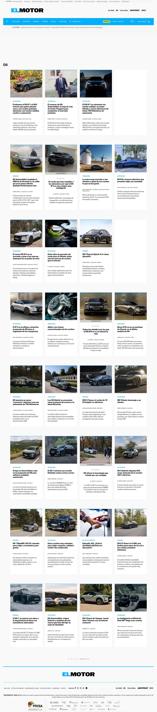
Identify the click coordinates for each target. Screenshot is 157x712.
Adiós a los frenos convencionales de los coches (61, 328)
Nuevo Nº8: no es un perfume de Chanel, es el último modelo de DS (130, 329)
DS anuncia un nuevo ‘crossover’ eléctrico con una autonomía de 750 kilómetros (26, 402)
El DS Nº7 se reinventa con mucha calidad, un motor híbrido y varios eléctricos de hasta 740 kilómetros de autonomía (95, 108)
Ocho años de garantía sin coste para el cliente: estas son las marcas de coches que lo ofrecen (60, 257)
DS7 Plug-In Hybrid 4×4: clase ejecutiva (95, 255)
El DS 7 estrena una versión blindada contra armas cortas (61, 472)
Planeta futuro (107, 706)
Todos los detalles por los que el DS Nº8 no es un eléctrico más (96, 331)
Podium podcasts (74, 709)
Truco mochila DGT (67, 1)
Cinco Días (83, 706)
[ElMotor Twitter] (78, 688)
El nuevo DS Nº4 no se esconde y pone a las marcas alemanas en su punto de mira (26, 256)
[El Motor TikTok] (83, 688)
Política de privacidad (17, 688)
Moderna (63, 709)
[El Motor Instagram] (80, 688)
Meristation (111, 709)
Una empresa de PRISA (35, 704)
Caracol (116, 702)
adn (108, 702)
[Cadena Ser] (144, 10)
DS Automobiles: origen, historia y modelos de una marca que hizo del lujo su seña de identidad (59, 621)
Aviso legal (7, 688)
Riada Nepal (125, 1)
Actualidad (16, 21)
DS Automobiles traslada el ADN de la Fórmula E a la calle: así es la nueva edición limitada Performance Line (26, 182)
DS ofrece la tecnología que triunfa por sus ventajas (96, 474)
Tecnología (63, 21)
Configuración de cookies (32, 688)
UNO (69, 706)
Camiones (27, 1)
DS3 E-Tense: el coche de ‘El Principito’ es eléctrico (94, 401)
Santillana (74, 702)
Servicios (106, 21)
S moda (92, 709)
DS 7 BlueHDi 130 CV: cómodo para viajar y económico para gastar (26, 545)
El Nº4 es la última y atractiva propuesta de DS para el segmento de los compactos (26, 329)
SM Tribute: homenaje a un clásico (129, 401)
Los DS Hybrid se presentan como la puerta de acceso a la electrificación (61, 402)
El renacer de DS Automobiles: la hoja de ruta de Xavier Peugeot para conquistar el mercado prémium (60, 108)
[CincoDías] (124, 10)
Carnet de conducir (89, 1)
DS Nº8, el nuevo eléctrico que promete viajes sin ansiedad (130, 180)
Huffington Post (56, 706)
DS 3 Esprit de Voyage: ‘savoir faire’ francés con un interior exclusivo (95, 620)
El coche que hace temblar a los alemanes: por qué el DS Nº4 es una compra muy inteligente (61, 185)
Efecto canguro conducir (52, 1)
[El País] (111, 10)
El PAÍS (54, 702)
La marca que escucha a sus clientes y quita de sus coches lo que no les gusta (95, 181)
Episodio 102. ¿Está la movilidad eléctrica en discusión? (92, 545)
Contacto (63, 688)
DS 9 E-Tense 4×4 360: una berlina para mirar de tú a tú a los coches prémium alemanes (130, 546)
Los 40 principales (64, 702)
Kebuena (114, 706)
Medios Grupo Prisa (35, 709)
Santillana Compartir (85, 702)
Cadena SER (95, 702)
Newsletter (76, 21)
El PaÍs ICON (83, 709)
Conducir (36, 21)
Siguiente (83, 659)
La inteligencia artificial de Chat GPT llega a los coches (129, 619)
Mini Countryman (37, 1)
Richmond (52, 709)
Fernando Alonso (115, 1)
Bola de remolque (102, 1)
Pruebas (45, 21)
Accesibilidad (55, 688)
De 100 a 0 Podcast (88, 540)
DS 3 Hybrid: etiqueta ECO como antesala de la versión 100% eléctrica (129, 473)
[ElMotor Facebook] (75, 688)
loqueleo (101, 709)
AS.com (102, 702)
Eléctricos (26, 21)
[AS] (117, 10)
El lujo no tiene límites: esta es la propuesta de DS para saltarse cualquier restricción (25, 474)
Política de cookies (45, 688)
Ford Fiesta (78, 1)
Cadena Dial (91, 706)
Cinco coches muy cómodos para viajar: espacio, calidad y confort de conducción (61, 545)
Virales (53, 21)
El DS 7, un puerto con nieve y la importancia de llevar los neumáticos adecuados (26, 620)
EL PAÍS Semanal (99, 706)
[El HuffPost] (135, 10)
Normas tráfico (17, 1)
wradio (75, 706)
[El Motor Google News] (86, 688)
